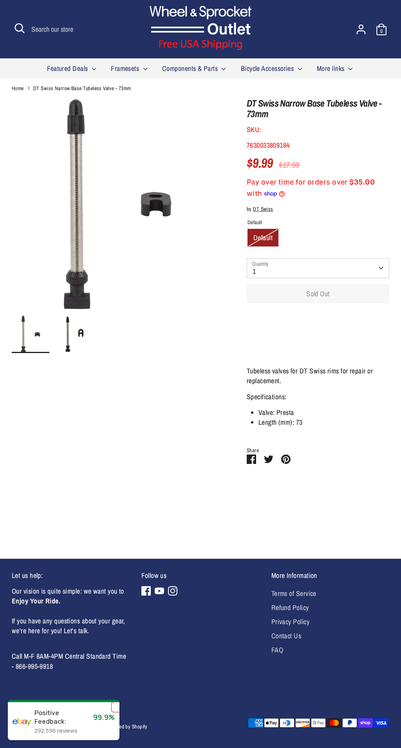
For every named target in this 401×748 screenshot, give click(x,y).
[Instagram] (172, 591)
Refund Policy (290, 607)
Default (263, 238)
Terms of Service (293, 593)
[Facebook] (146, 591)
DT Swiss (263, 208)
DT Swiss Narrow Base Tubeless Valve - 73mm (82, 88)
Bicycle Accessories (268, 68)
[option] (117, 206)
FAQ (277, 650)
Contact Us (286, 636)
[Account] (361, 29)
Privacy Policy (290, 622)
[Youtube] (159, 591)
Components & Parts (191, 68)
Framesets (126, 68)
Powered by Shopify (127, 726)
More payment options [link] (318, 337)
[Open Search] (19, 28)
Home (18, 88)
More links (331, 68)
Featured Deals (68, 68)
